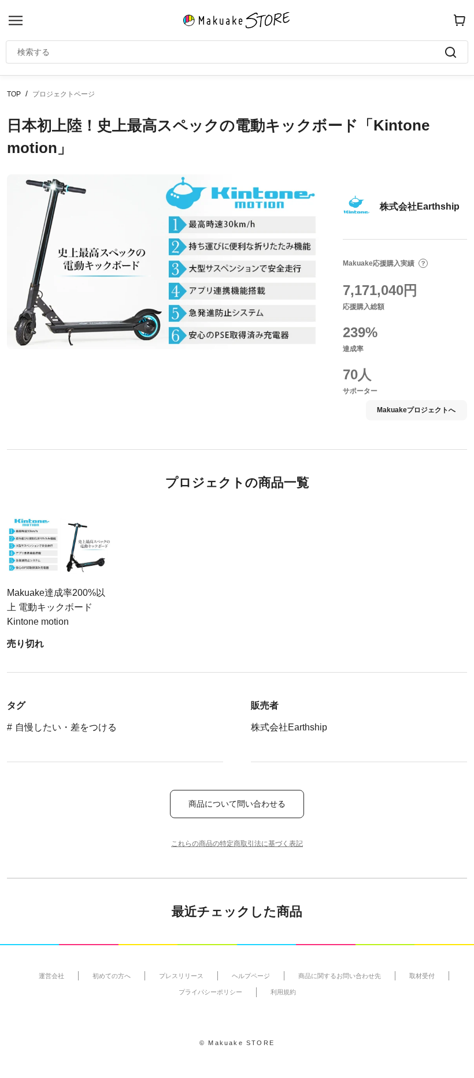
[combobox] (231, 52)
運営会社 (51, 975)
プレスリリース (181, 975)
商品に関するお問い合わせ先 (339, 975)
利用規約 (283, 992)
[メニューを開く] (15, 20)
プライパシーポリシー (210, 992)
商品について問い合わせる (237, 803)
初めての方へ (111, 975)
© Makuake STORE (237, 1042)
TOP (14, 94)
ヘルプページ (251, 975)
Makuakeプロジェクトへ (416, 410)
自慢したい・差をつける (66, 727)
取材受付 (422, 975)
